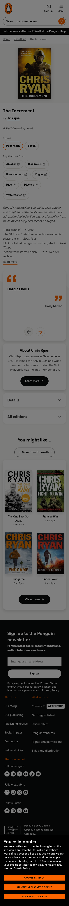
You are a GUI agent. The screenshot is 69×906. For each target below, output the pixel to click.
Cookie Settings (34, 877)
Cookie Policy (22, 868)
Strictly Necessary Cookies (34, 887)
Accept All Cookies (34, 896)
